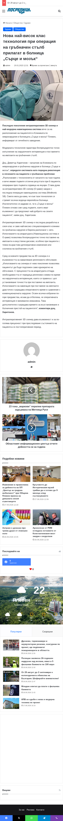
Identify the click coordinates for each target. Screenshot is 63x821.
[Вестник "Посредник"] (19, 11)
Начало (8, 23)
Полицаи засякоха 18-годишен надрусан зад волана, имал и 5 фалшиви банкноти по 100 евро (37, 661)
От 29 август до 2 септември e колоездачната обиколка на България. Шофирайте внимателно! (40, 675)
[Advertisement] (31, 748)
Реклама (30, 810)
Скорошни (47, 631)
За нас (22, 810)
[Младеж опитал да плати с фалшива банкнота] (11, 690)
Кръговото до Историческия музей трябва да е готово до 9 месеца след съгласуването (45, 490)
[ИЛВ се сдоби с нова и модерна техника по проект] (11, 703)
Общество (18, 23)
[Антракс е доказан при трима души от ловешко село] (16, 517)
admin (7, 65)
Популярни (16, 631)
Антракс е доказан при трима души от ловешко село (15, 531)
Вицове (6, 790)
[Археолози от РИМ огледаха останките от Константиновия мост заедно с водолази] (47, 517)
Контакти (40, 810)
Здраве (27, 23)
